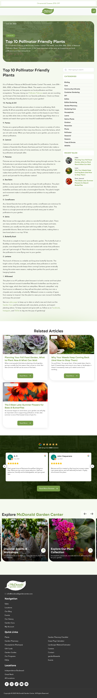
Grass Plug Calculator (56, 641)
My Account (9, 627)
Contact (51, 652)
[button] (4, 466)
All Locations (9, 678)
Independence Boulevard (14, 670)
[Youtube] (21, 684)
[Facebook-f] (7, 684)
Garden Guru (10, 623)
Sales (7, 604)
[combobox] (78, 70)
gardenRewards (54, 656)
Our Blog (8, 611)
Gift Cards (9, 648)
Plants (7, 637)
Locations (8, 607)
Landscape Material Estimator (59, 645)
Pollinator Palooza (35, 93)
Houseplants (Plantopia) (14, 645)
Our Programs (10, 656)
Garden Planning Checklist (58, 637)
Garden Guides (10, 652)
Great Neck (9, 674)
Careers (51, 648)
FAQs (7, 660)
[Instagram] (12, 684)
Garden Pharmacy (11, 641)
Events (7, 615)
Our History (9, 619)
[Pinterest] (26, 684)
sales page (13, 302)
